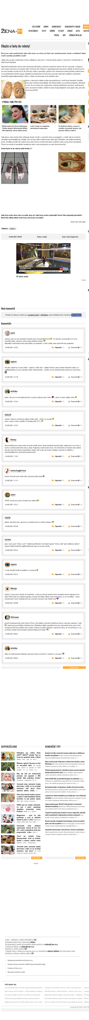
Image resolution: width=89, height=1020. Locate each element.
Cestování (36, 26)
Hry (64, 35)
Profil (56, 35)
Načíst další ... (74, 667)
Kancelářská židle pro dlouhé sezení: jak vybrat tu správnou (64, 998)
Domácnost (56, 26)
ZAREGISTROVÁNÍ (33, 315)
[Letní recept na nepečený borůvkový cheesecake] (43, 114)
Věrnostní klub (75, 35)
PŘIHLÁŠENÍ (44, 315)
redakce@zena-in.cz (51, 944)
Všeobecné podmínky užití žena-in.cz (20, 960)
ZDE (35, 940)
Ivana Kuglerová (72, 236)
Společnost (33, 30)
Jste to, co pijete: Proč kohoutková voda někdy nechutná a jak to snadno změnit (64, 1002)
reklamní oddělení (53, 951)
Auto (78, 30)
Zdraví (69, 30)
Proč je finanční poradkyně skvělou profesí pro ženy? (22, 998)
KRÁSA (12, 229)
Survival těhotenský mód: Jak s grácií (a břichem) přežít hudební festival (24, 987)
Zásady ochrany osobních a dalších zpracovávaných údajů (26, 964)
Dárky (46, 26)
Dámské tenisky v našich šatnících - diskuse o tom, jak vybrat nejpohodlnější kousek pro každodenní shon (64, 991)
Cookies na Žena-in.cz (15, 968)
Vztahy (61, 30)
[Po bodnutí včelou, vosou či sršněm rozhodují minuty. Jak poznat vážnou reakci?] (72, 114)
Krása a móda (42, 236)
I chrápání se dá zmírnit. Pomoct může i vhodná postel (63, 987)
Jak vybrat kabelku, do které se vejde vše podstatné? (22, 995)
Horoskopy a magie (72, 26)
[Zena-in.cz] (13, 31)
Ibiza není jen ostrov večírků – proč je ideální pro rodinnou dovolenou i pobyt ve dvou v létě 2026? (24, 991)
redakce (32, 942)
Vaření (52, 30)
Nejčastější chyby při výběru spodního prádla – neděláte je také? (64, 995)
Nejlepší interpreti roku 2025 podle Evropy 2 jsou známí (23, 1002)
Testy (44, 30)
